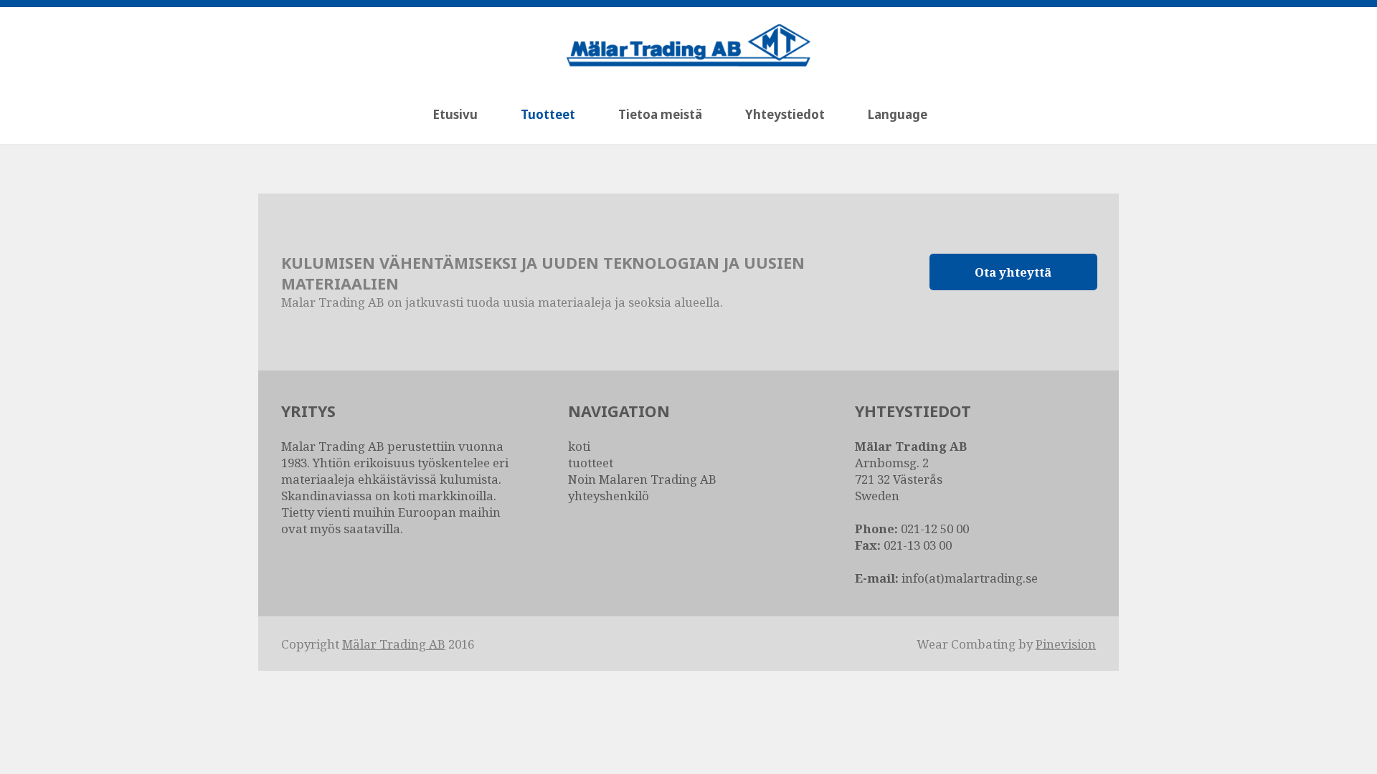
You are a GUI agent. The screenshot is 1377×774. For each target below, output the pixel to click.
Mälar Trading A (389, 644)
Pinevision (1066, 644)
